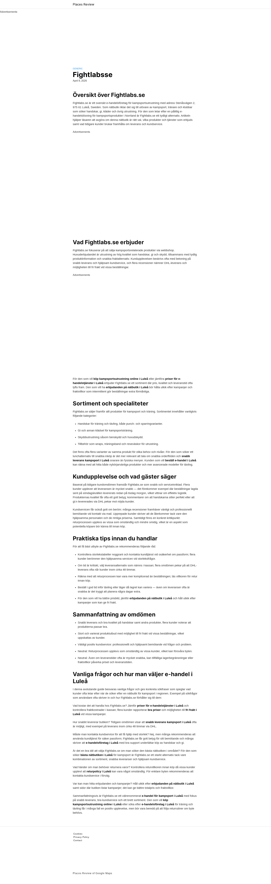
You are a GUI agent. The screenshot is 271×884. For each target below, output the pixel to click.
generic (78, 68)
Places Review (83, 4)
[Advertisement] (135, 37)
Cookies (77, 833)
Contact (77, 840)
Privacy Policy (81, 837)
